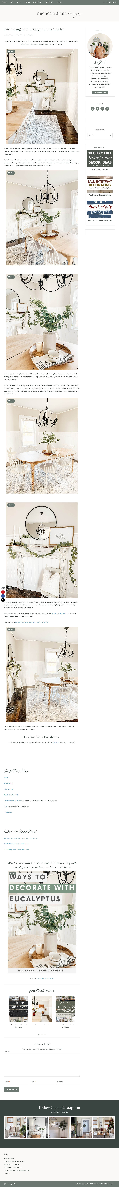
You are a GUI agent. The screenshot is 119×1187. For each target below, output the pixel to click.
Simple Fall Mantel (42, 1025)
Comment (8, 1051)
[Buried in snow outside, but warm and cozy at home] (15, 1127)
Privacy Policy (9, 1159)
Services (27, 2)
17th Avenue (108, 1184)
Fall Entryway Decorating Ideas (100, 195)
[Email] (113, 2)
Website (60, 1082)
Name (7, 1082)
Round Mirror (9, 789)
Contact (59, 2)
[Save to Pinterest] (3, 592)
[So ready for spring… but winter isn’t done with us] (37, 1127)
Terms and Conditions (11, 1165)
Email (33, 1082)
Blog (19, 2)
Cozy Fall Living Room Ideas (100, 169)
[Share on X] (3, 600)
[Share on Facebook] (3, 596)
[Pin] (11, 51)
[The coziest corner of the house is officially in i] (103, 1127)
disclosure (55, 743)
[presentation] (100, 158)
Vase (6, 778)
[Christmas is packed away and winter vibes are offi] (59, 1127)
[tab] (38, 1034)
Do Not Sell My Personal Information (17, 1170)
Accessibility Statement (12, 1168)
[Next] (72, 1014)
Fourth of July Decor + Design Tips (100, 221)
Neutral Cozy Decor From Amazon (16, 844)
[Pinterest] (110, 2)
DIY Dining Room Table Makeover (16, 850)
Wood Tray (8, 783)
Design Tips (21, 35)
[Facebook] (107, 2)
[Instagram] (104, 2)
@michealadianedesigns (59, 1112)
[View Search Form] (116, 2)
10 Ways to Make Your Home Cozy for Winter (32, 622)
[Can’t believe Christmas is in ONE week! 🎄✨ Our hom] (81, 1127)
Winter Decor (30, 35)
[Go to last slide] (11, 1014)
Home (4, 2)
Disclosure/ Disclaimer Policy (14, 1162)
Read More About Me (100, 92)
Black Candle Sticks (11, 795)
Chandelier (8, 812)
